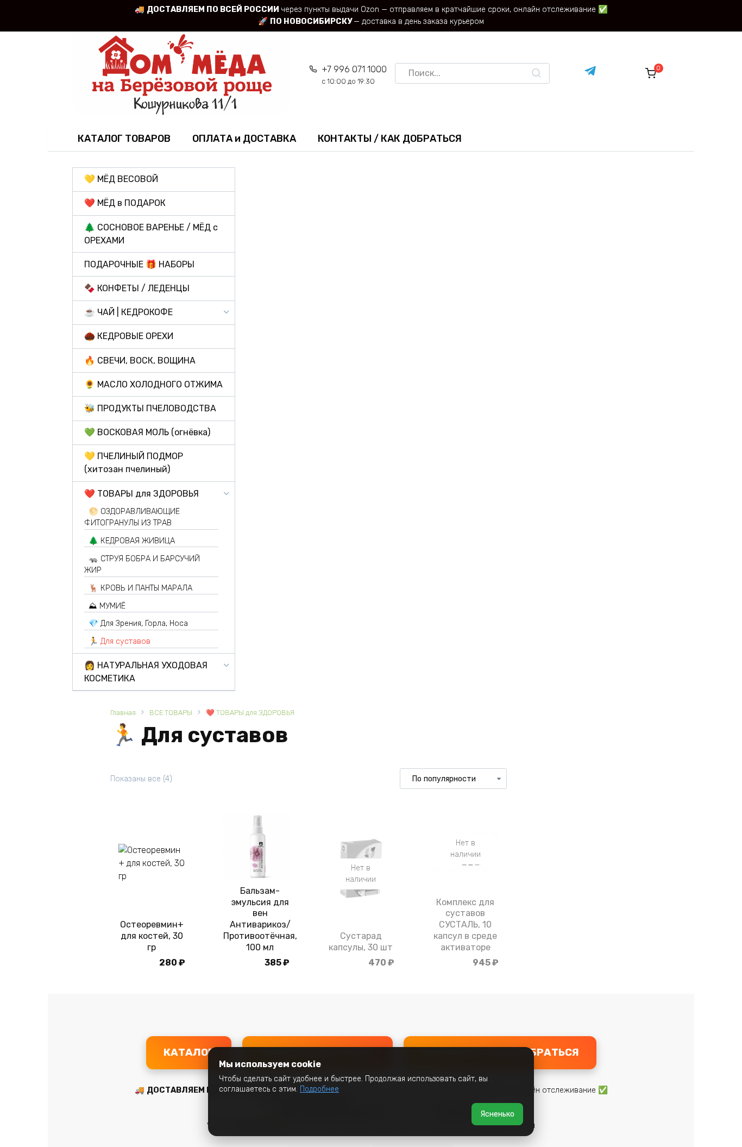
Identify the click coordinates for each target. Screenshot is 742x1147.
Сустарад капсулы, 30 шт (361, 941)
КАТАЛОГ (189, 1052)
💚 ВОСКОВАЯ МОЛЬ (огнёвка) (147, 432)
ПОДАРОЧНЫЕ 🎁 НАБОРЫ (139, 264)
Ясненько (497, 1114)
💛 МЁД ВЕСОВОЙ (121, 179)
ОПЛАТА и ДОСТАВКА (244, 139)
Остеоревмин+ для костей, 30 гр (152, 935)
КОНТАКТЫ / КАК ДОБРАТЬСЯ (390, 139)
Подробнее (319, 1089)
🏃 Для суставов (119, 641)
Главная (123, 713)
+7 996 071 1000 (354, 74)
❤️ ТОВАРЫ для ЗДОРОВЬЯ (250, 713)
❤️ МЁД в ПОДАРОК (125, 203)
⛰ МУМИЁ (107, 606)
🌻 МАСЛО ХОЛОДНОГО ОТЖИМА (153, 384)
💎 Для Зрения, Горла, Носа (138, 623)
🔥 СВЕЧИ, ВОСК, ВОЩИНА (140, 360)
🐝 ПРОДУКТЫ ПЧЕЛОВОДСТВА (150, 408)
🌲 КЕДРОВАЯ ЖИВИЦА (132, 541)
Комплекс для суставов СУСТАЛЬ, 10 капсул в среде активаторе (465, 924)
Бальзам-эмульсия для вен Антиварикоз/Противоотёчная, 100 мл (260, 919)
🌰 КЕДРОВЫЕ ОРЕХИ (128, 336)
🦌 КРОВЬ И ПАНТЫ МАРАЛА (140, 588)
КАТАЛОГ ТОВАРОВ (124, 139)
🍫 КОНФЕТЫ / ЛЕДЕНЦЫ (137, 288)
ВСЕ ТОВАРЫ (170, 713)
